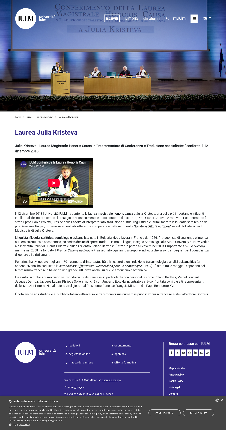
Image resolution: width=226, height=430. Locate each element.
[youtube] (183, 352)
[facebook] (171, 352)
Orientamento (122, 345)
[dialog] (113, 413)
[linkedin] (195, 352)
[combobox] (217, 400)
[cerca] (167, 18)
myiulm (179, 18)
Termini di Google (40, 420)
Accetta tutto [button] (164, 412)
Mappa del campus (81, 362)
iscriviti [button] (112, 18)
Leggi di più (56, 420)
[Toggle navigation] (194, 19)
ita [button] (205, 18)
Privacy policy (176, 374)
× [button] (222, 400)
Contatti (173, 393)
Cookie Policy (176, 381)
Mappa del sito (177, 368)
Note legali (174, 387)
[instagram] (189, 352)
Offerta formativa (125, 362)
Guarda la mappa (111, 380)
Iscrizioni (74, 345)
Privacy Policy (23, 420)
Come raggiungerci (74, 387)
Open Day (120, 354)
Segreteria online (79, 354)
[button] (76, 424)
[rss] (201, 352)
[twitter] (177, 352)
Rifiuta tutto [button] (198, 412)
